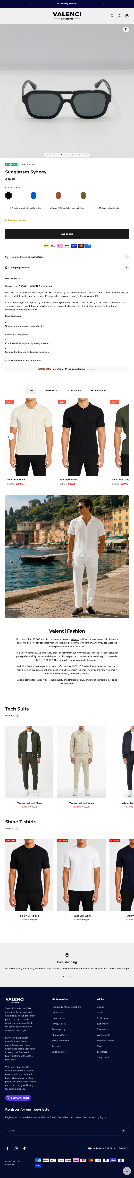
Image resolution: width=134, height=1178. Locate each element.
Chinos (100, 1007)
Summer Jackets (105, 1040)
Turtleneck (102, 1023)
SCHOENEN (74, 390)
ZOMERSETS (50, 390)
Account (56, 1046)
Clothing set (103, 1018)
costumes (102, 1051)
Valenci (75, 639)
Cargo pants (103, 1057)
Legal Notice (58, 1018)
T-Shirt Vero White (82, 915)
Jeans (100, 1012)
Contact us (57, 1012)
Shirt (99, 1046)
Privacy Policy (59, 1023)
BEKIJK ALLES (99, 390)
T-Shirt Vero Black (29, 915)
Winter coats (103, 1035)
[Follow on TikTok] (24, 1148)
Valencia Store (59, 1051)
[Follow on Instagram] (16, 1148)
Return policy (59, 1029)
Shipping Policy (59, 1035)
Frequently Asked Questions (66, 1007)
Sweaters (102, 1029)
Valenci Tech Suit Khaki (29, 803)
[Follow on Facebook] (7, 1148)
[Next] (103, 3)
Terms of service (60, 1040)
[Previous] (30, 3)
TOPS (30, 390)
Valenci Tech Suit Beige (81, 803)
